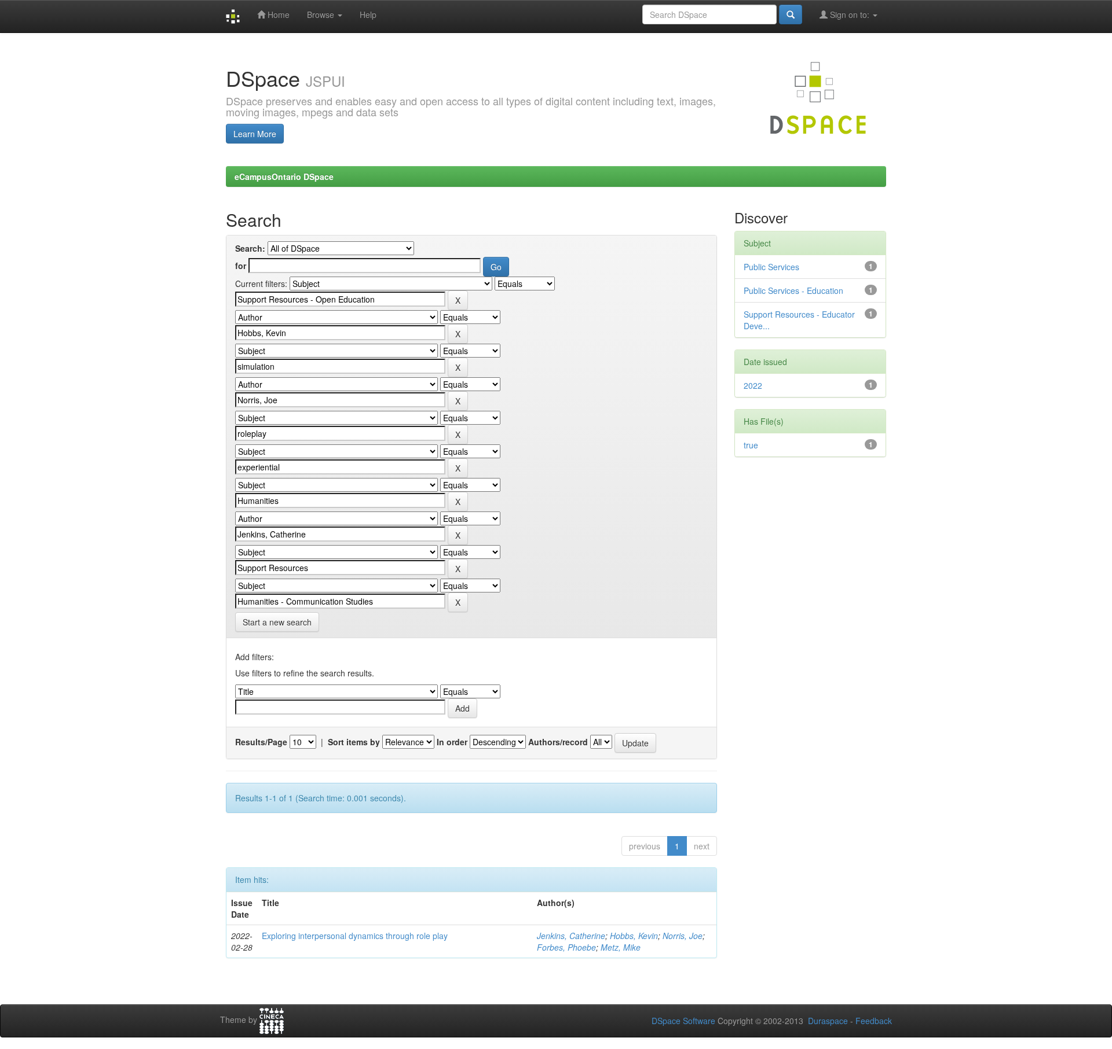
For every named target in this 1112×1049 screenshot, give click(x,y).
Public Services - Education (793, 290)
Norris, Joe (683, 935)
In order (452, 742)
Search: (250, 248)
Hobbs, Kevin (634, 935)
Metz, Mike (621, 947)
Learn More (254, 133)
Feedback (873, 1020)
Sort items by (354, 742)
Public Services (771, 267)
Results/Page (261, 742)
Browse (321, 14)
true (751, 445)
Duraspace (828, 1020)
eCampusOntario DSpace (284, 176)
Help (368, 14)
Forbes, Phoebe (566, 947)
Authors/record (558, 742)
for (240, 265)
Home (277, 14)
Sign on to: (850, 14)
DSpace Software (683, 1020)
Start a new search (277, 622)
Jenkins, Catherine (571, 935)
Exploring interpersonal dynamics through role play (355, 935)
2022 (753, 385)
